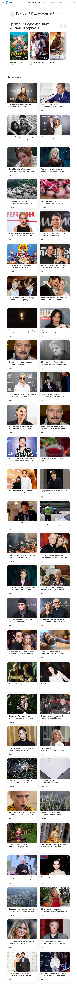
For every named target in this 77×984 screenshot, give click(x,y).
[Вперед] (65, 26)
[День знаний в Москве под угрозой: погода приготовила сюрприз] (22, 709)
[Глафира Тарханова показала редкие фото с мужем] (22, 98)
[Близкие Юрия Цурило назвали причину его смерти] (22, 355)
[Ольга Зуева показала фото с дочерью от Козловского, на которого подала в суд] (22, 967)
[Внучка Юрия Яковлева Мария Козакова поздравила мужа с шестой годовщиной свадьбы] (55, 226)
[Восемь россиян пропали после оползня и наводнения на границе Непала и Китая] (22, 902)
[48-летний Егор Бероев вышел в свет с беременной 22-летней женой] (55, 613)
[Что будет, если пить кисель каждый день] (55, 452)
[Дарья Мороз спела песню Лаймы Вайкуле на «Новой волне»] (22, 387)
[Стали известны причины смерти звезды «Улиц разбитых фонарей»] (22, 323)
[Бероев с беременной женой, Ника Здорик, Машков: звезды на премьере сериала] (22, 870)
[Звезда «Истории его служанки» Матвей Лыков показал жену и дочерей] (22, 580)
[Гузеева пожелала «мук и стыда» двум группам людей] (55, 323)
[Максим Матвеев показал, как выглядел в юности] (22, 613)
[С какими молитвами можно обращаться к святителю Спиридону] (22, 259)
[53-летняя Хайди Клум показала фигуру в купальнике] (22, 934)
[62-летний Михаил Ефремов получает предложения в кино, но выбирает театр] (55, 934)
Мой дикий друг (16, 62)
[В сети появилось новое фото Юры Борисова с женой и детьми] (55, 548)
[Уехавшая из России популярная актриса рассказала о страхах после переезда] (22, 226)
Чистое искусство (37, 62)
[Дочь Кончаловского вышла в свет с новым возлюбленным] (55, 677)
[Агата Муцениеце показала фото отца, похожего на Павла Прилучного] (22, 741)
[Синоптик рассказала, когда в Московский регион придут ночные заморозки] (22, 773)
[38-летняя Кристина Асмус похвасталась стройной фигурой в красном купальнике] (55, 902)
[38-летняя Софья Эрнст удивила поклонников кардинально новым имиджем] (22, 806)
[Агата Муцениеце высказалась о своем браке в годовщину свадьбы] (55, 291)
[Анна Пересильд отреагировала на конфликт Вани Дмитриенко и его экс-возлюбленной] (55, 259)
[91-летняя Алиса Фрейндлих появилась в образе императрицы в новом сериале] (55, 387)
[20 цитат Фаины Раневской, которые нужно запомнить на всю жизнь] (55, 355)
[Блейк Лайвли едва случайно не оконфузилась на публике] (55, 838)
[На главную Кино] (11, 2)
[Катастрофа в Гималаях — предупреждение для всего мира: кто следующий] (22, 194)
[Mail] (7, 2)
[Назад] (61, 26)
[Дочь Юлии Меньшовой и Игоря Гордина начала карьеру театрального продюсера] (22, 291)
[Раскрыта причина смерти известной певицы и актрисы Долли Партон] (55, 162)
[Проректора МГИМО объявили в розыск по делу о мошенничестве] (55, 484)
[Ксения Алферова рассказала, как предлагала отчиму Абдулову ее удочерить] (22, 130)
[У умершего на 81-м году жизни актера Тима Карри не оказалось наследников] (22, 516)
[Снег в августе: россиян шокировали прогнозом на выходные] (55, 806)
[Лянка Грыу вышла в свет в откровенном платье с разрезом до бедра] (55, 870)
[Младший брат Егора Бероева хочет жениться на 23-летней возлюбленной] (22, 484)
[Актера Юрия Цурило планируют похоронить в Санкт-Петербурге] (22, 677)
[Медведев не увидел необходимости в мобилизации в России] (55, 98)
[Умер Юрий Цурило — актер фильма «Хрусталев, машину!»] (55, 420)
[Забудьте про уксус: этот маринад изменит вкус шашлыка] (22, 548)
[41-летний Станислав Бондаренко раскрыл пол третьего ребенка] (22, 645)
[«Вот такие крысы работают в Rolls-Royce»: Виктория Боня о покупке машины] (22, 420)
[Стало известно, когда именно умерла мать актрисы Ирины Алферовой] (55, 580)
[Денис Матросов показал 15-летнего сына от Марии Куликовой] (55, 709)
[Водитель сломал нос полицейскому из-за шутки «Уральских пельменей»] (55, 516)
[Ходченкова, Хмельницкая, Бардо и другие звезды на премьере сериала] (55, 967)
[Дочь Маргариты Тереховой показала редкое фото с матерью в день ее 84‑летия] (22, 162)
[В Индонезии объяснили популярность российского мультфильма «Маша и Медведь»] (22, 838)
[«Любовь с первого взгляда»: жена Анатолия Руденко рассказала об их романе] (55, 130)
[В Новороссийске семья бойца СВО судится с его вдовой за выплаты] (55, 645)
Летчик (53, 62)
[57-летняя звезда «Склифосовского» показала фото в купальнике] (55, 741)
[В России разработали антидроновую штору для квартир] (55, 773)
